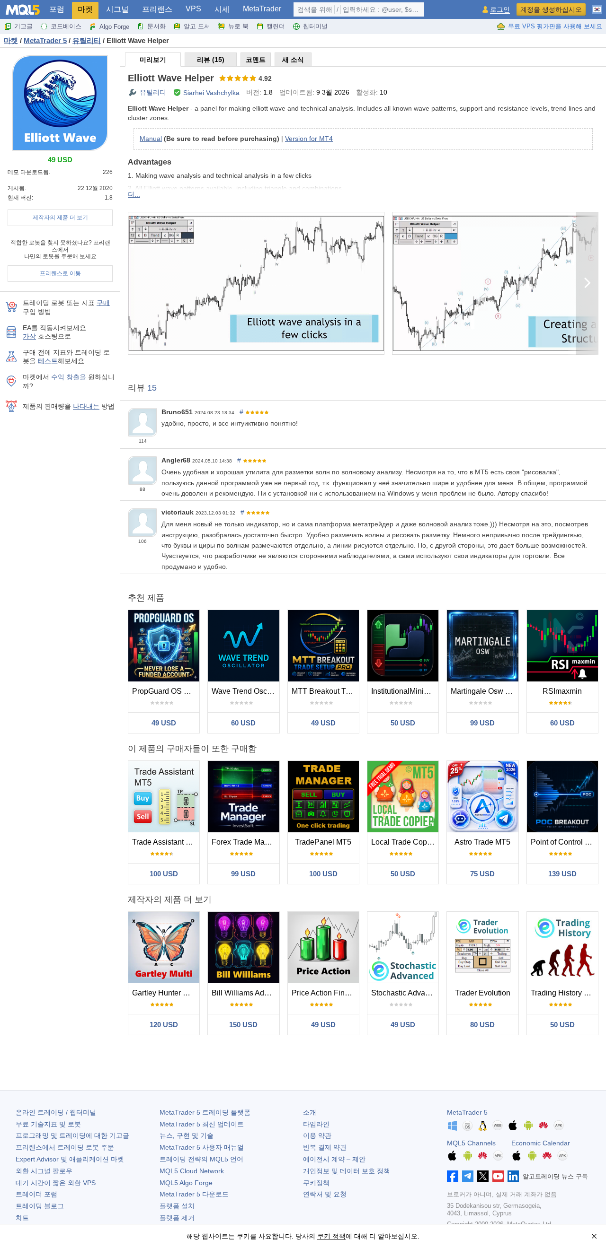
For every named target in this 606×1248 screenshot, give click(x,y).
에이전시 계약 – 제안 (334, 1159)
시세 (222, 9)
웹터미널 (315, 26)
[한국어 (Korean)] (597, 5)
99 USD (482, 723)
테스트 (48, 361)
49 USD (164, 723)
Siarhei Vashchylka (211, 92)
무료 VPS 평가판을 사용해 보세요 (555, 26)
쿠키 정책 (331, 1236)
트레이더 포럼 (36, 1194)
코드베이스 (66, 26)
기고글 (23, 26)
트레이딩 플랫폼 (205, 1112)
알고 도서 (197, 26)
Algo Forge (114, 26)
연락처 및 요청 (325, 1194)
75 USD (482, 874)
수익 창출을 (67, 377)
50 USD (403, 723)
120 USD (164, 1025)
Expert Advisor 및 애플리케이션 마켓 (70, 1159)
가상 (29, 336)
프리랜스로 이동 (60, 273)
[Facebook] (452, 1176)
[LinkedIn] (513, 1176)
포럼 (56, 9)
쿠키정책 (316, 1183)
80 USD (482, 1025)
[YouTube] (498, 1176)
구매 (103, 302)
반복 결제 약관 (325, 1147)
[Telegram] (467, 1176)
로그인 (500, 9)
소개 (309, 1112)
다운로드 (194, 1194)
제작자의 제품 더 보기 (60, 217)
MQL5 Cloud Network (192, 1171)
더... (134, 194)
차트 (22, 1218)
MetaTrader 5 (467, 1112)
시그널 (117, 9)
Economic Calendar (540, 1143)
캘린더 (276, 26)
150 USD (243, 1025)
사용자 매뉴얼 (202, 1147)
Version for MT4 (309, 138)
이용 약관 (317, 1135)
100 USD (164, 874)
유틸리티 (153, 92)
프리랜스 (157, 9)
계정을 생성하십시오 (551, 9)
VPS (193, 9)
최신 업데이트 (202, 1124)
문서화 (156, 26)
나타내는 (86, 406)
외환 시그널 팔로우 (44, 1171)
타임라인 (316, 1124)
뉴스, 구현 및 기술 (187, 1135)
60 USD (243, 723)
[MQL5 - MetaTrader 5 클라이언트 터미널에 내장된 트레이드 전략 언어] (23, 9)
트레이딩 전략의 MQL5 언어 (201, 1159)
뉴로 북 (238, 26)
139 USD (562, 874)
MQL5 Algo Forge (186, 1183)
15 (152, 388)
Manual (151, 138)
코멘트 (256, 59)
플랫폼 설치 (177, 1206)
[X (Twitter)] (483, 1176)
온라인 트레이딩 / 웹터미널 (56, 1112)
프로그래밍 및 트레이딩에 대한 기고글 (72, 1135)
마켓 (85, 9)
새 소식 (293, 59)
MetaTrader (262, 9)
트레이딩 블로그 (40, 1206)
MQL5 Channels (471, 1143)
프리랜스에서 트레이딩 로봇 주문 (65, 1147)
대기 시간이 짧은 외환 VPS (56, 1183)
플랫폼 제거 (177, 1218)
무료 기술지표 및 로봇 (48, 1124)
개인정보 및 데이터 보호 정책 (346, 1171)
